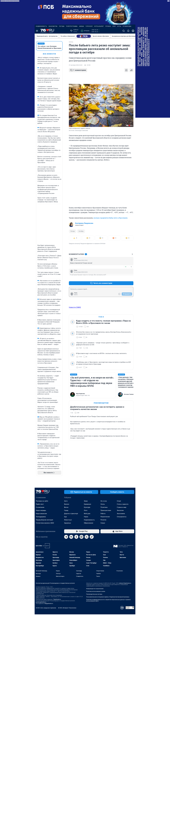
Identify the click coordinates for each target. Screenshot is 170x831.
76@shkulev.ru (57, 599)
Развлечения (105, 517)
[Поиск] (123, 31)
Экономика (121, 513)
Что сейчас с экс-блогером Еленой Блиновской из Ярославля (49, 47)
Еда (65, 517)
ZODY (114, 26)
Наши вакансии (41, 513)
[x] (87, 537)
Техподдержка (41, 517)
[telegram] (66, 537)
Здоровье (67, 523)
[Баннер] (83, 36)
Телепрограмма (72, 26)
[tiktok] (92, 537)
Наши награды (41, 510)
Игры (119, 26)
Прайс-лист (40, 504)
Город (66, 510)
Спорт (119, 501)
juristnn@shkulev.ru (41, 602)
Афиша (81, 26)
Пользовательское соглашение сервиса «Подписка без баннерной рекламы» (107, 597)
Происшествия (106, 510)
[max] (81, 537)
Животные (68, 520)
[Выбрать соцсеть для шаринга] (131, 70)
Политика (104, 507)
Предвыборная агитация (44, 520)
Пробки (108, 26)
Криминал (87, 504)
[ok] (76, 537)
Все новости (49, 54)
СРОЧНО (41, 43)
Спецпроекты (121, 517)
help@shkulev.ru (48, 603)
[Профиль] (133, 31)
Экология (120, 510)
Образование (88, 523)
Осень (103, 504)
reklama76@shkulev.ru (125, 583)
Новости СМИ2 (75, 307)
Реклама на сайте (42, 501)
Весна (66, 507)
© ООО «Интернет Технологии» (67, 608)
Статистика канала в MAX (45, 523)
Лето (85, 510)
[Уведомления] (128, 31)
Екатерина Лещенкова (84, 223)
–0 (131, 266)
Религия (103, 520)
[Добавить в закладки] (126, 70)
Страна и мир (121, 507)
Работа (103, 513)
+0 (125, 266)
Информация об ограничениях (94, 588)
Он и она (104, 501)
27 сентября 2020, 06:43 (75, 65)
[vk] (71, 537)
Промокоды (127, 26)
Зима (86, 501)
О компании (40, 507)
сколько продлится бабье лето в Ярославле (110, 218)
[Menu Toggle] (37, 31)
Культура (87, 507)
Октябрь (81, 231)
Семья (103, 523)
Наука (86, 517)
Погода (61, 26)
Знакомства (53, 26)
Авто (66, 501)
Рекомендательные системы (94, 594)
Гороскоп (89, 26)
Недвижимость (41, 26)
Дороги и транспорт (71, 513)
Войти (76, 294)
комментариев (79, 70)
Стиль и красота (122, 504)
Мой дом (87, 513)
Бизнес (66, 504)
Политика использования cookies (95, 591)
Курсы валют (99, 26)
